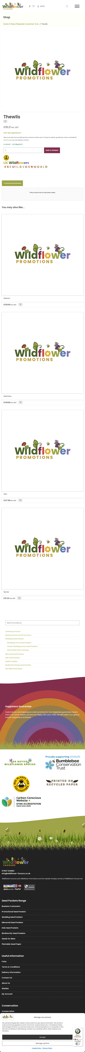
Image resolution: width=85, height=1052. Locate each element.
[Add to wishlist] (5, 121)
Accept (43, 1037)
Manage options (42, 1043)
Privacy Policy (47, 1048)
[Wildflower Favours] (13, 6)
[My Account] (30, 6)
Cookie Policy (36, 1048)
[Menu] (81, 1028)
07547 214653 (8, 871)
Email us (7, 140)
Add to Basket (52, 150)
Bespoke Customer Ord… (28, 24)
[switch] (77, 1043)
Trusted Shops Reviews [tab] (12, 183)
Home (6, 24)
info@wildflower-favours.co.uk (16, 873)
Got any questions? (12, 133)
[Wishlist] (33, 6)
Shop (12, 24)
